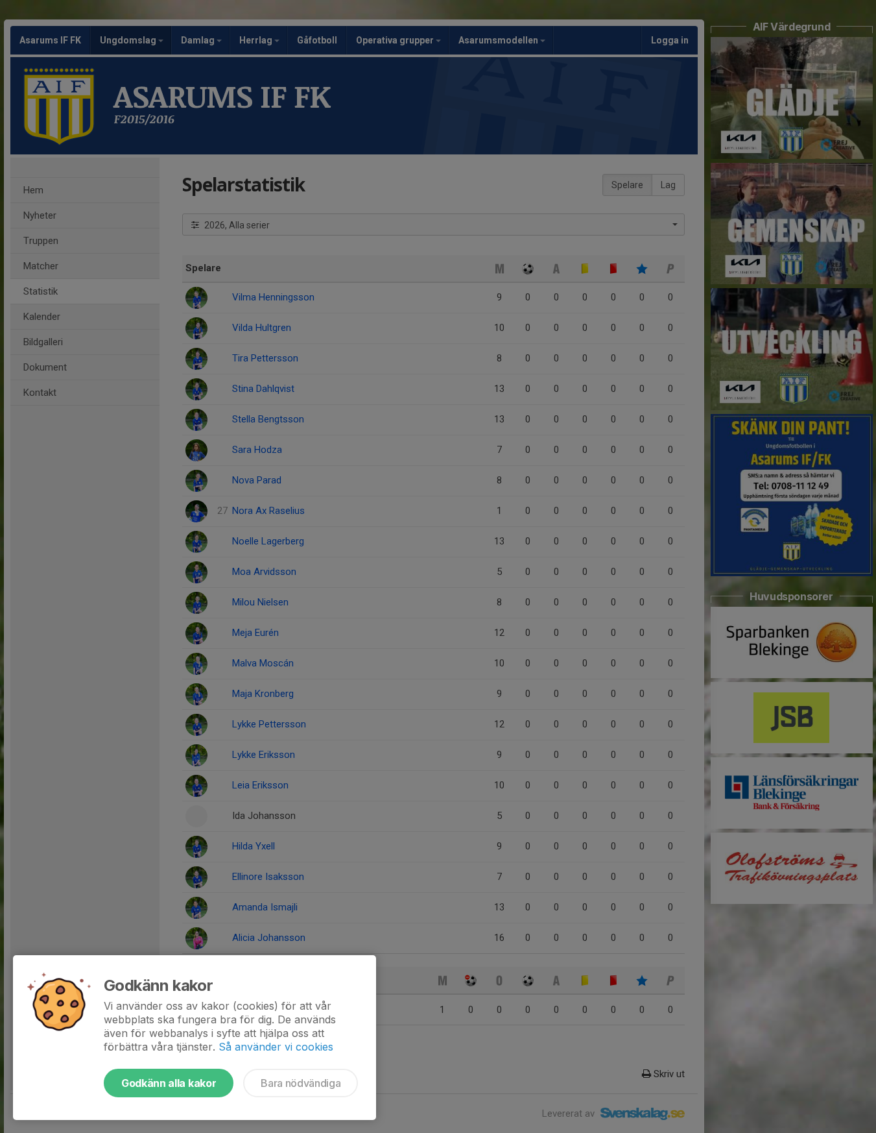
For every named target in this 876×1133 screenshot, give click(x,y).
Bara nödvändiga (300, 1083)
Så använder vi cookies (276, 1046)
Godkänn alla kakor (168, 1083)
